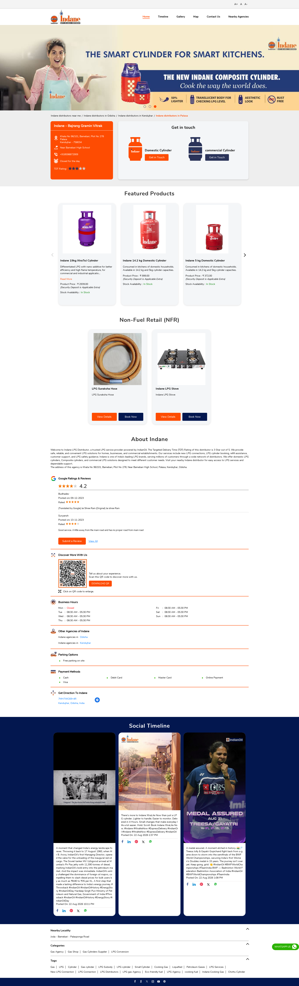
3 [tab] (155, 106)
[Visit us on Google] (140, 981)
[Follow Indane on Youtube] (158, 981)
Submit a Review (72, 541)
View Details (104, 417)
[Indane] (65, 16)
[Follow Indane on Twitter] (146, 981)
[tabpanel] (149, 67)
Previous (53, 254)
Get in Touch (157, 157)
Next (246, 254)
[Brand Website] (164, 981)
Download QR (100, 583)
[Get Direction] (97, 702)
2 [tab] (149, 106)
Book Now (131, 417)
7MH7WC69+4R (67, 698)
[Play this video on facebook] (84, 789)
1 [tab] (144, 106)
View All (93, 541)
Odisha (84, 637)
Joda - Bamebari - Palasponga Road (70, 936)
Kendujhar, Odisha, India (71, 703)
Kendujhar (85, 643)
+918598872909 (69, 154)
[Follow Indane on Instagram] (152, 981)
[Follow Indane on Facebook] (134, 981)
